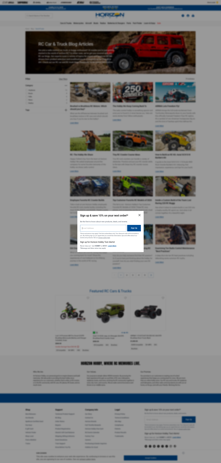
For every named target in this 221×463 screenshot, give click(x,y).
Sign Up (134, 228)
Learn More (112, 246)
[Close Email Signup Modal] (139, 215)
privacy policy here (104, 237)
